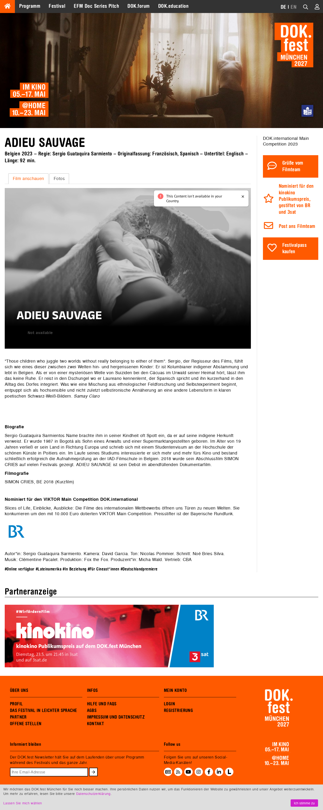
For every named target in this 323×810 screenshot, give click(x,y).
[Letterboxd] (229, 774)
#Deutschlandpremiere (139, 569)
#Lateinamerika (48, 569)
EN (294, 7)
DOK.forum (138, 6)
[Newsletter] (168, 772)
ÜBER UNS (19, 690)
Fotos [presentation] (59, 178)
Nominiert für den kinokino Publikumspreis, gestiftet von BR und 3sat (296, 199)
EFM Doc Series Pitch (96, 6)
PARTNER (18, 717)
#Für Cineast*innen (103, 569)
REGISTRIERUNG (178, 710)
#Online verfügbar (19, 569)
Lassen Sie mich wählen (22, 803)
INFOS (92, 690)
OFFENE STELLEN (25, 723)
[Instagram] (198, 772)
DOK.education (173, 6)
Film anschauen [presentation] (28, 178)
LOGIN (169, 704)
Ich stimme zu (304, 803)
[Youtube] (188, 772)
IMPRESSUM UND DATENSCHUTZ (116, 717)
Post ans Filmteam (297, 226)
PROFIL (16, 704)
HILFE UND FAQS (102, 704)
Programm (29, 6)
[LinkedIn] (219, 772)
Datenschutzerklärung (93, 793)
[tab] (28, 178)
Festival (57, 6)
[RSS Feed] (178, 772)
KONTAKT (95, 723)
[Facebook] (208, 772)
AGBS (92, 710)
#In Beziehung (74, 569)
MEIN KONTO (175, 690)
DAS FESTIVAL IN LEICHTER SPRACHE (43, 710)
